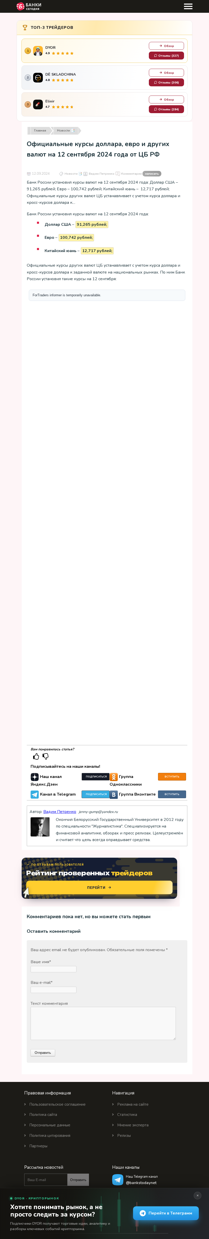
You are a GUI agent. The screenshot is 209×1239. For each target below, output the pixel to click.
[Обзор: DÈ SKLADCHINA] (38, 77)
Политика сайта (43, 1114)
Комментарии (140, 174)
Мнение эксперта (133, 1125)
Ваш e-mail (42, 982)
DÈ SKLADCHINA (60, 74)
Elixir (50, 101)
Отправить (78, 1180)
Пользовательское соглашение (57, 1104)
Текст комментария (49, 1003)
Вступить (172, 776)
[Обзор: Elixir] (38, 104)
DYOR (50, 47)
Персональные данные (49, 1125)
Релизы (124, 1135)
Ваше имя (41, 962)
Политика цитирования (49, 1135)
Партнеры (38, 1146)
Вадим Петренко (101, 174)
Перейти (96, 887)
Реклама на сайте (133, 1104)
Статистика (127, 1114)
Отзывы (168, 56)
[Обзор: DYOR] (38, 51)
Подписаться (96, 776)
